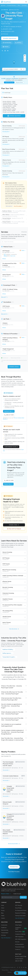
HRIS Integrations (19, 936)
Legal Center (23, 970)
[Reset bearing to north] (25, 60)
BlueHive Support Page (20, 956)
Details (24, 250)
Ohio (19, 5)
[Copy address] (21, 69)
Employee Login (8, 411)
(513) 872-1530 (7, 29)
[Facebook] (2, 50)
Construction (4, 925)
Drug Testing (18, 908)
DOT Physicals (18, 905)
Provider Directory (11, 5)
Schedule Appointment (9, 38)
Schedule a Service (14, 366)
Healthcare (3, 927)
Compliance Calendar (20, 934)
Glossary (17, 942)
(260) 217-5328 (9, 415)
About (2, 908)
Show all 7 (3, 297)
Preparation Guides (19, 947)
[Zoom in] (25, 56)
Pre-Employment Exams (20, 910)
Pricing (2, 910)
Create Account (17, 893)
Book (5, 258)
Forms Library (19, 931)
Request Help (7, 484)
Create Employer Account (10, 446)
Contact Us (18, 949)
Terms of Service (14, 970)
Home (2, 905)
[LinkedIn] (5, 50)
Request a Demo (19, 82)
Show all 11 (4, 314)
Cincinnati (24, 5)
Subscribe (23, 897)
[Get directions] (24, 69)
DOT (5, 254)
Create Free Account (9, 82)
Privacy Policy (5, 970)
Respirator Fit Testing (20, 913)
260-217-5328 (18, 961)
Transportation (4, 932)
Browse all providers (13, 843)
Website (6, 46)
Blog (2, 913)
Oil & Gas (3, 935)
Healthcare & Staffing (8, 649)
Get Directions (7, 42)
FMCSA (5, 256)
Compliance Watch (20, 928)
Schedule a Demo (13, 525)
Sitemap (9, 972)
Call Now (19, 42)
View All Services (19, 918)
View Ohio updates (18, 206)
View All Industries (5, 938)
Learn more (13, 256)
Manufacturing (4, 930)
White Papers (18, 925)
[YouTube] (8, 50)
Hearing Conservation (20, 915)
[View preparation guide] (20, 250)
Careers (3, 918)
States (2, 915)
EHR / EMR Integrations (20, 939)
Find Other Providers (14, 872)
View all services (13, 629)
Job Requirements (19, 944)
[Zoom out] (25, 58)
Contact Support (19, 958)
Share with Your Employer (15, 529)
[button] (14, 62)
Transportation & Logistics (9, 657)
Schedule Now (14, 867)
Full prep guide (5, 131)
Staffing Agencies (7, 653)
